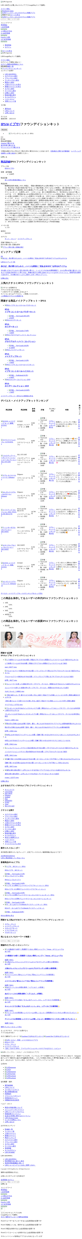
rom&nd (7, 797)
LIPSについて (9, 111)
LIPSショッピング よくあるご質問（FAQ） (20, 1165)
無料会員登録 (23, 1217)
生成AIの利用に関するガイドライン (17, 1116)
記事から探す (9, 93)
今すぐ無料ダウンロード (9, 1217)
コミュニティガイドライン (14, 1109)
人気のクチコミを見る (13, 84)
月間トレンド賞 (10, 101)
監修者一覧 (9, 1129)
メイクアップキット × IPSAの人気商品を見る (17, 396)
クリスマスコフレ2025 (13, 844)
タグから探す (9, 89)
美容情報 (8, 1148)
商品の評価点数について (13, 1107)
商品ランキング (10, 1138)
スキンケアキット (11, 928)
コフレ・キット (10, 924)
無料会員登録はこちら (15, 64)
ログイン (8, 47)
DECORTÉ (8, 793)
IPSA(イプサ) (10, 124)
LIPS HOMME (10, 1152)
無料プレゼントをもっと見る (11, 1027)
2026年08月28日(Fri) (8, 856)
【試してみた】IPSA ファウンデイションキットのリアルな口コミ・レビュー (33, 1048)
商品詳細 (4, 129)
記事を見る (5, 781)
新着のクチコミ (10, 1135)
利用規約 (8, 1094)
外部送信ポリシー (11, 1098)
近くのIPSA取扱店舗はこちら (15, 180)
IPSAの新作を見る (7, 915)
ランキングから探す (12, 80)
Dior (6, 799)
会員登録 (4, 1180)
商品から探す (9, 82)
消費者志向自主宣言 (12, 1100)
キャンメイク (9, 789)
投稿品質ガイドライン (13, 1114)
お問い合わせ (9, 113)
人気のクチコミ (10, 1133)
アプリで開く (5, 9)
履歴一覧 (10, 66)
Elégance (8, 795)
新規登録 (8, 45)
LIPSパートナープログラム (14, 1112)
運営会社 (8, 109)
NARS (7, 802)
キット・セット (10, 239)
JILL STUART (9, 806)
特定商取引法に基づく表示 (14, 1161)
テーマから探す (10, 91)
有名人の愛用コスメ (12, 837)
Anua (6, 804)
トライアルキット (11, 930)
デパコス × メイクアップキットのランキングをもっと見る (21, 593)
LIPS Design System (11, 1118)
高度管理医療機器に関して (14, 1163)
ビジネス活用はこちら (13, 1120)
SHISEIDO (8, 800)
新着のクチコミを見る (13, 86)
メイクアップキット (25, 239)
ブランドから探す (11, 78)
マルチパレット (10, 932)
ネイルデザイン (10, 97)
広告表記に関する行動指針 (60, 151)
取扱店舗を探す (10, 95)
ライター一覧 (9, 1131)
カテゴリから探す (11, 76)
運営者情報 (9, 1085)
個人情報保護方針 (11, 1092)
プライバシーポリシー (13, 1096)
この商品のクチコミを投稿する (12, 296)
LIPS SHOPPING (10, 74)
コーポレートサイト (12, 1089)
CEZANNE (8, 791)
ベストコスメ (9, 99)
